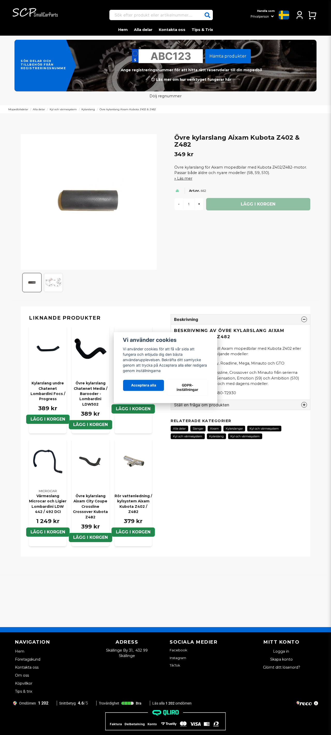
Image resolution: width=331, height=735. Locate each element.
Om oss (22, 675)
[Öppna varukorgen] (312, 15)
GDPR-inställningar (187, 387)
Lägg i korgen (48, 419)
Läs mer (184, 178)
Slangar (198, 428)
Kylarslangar (234, 428)
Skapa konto (281, 659)
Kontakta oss (172, 29)
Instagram (178, 658)
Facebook (178, 650)
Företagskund (27, 659)
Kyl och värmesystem (63, 109)
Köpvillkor (23, 683)
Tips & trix (23, 691)
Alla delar (143, 29)
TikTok (175, 665)
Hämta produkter (227, 56)
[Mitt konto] (299, 15)
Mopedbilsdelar (18, 109)
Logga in (281, 651)
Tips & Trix (202, 29)
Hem (123, 29)
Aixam (214, 428)
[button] (207, 15)
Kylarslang (88, 109)
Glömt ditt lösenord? (281, 667)
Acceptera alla (143, 385)
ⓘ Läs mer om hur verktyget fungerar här (191, 79)
